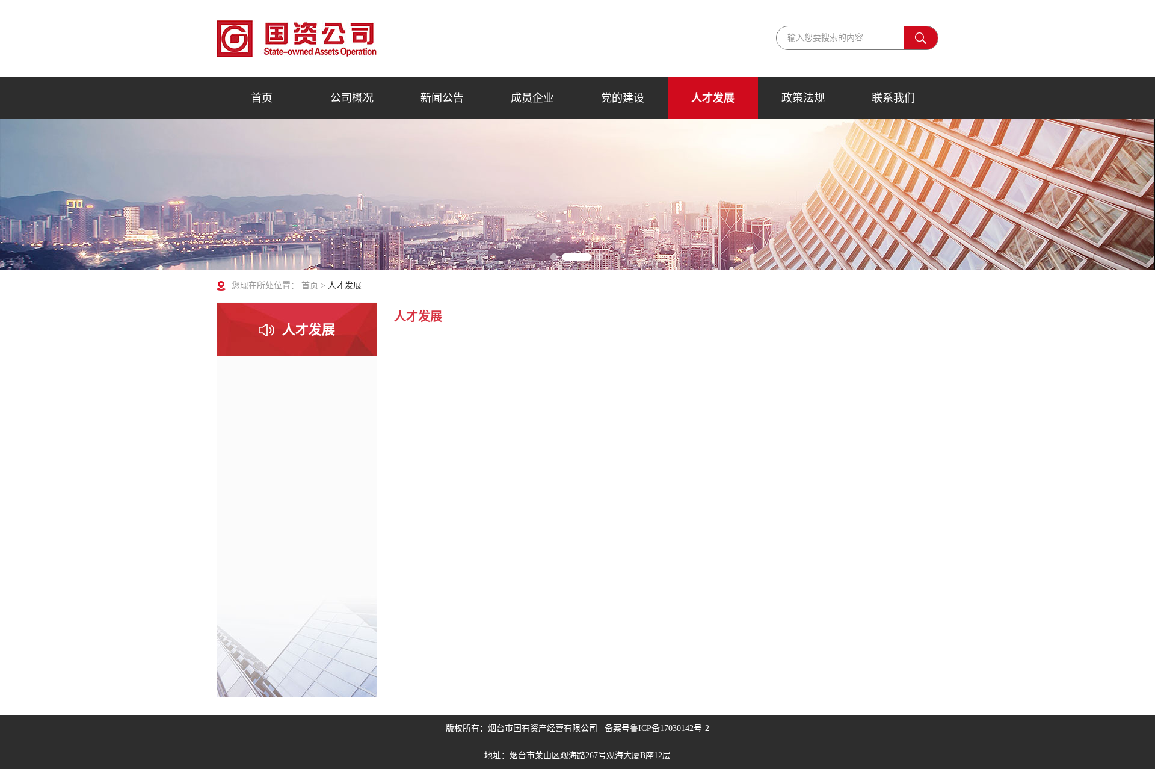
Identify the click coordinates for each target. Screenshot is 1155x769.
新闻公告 (442, 98)
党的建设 (622, 98)
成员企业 (532, 98)
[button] (556, 257)
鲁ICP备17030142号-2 (669, 728)
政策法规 (803, 98)
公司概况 (352, 98)
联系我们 (893, 98)
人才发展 (713, 98)
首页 (262, 98)
